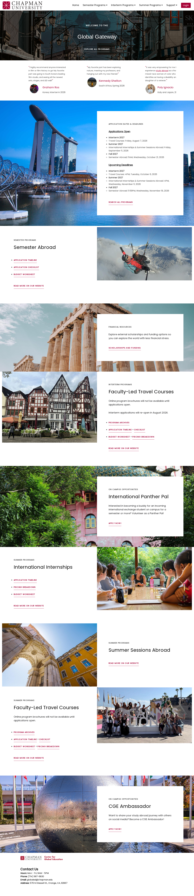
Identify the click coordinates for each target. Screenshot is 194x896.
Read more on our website (29, 285)
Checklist (139, 429)
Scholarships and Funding (125, 348)
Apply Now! (115, 523)
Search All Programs (121, 202)
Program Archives (119, 422)
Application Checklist (26, 267)
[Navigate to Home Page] (22, 5)
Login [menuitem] (186, 5)
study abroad (162, 70)
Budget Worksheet (24, 274)
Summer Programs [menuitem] (150, 5)
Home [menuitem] (75, 5)
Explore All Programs (97, 49)
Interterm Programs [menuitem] (122, 5)
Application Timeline (25, 260)
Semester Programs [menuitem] (94, 5)
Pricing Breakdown (143, 436)
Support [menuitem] (171, 5)
